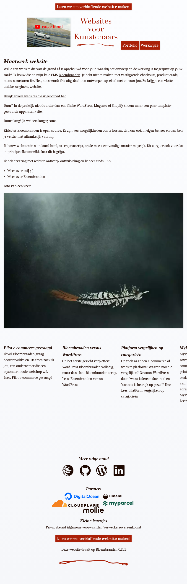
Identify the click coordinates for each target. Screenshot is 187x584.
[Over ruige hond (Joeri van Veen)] (68, 477)
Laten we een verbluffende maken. (93, 6)
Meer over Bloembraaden (26, 177)
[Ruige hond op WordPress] (102, 477)
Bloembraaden (69, 75)
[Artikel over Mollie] (93, 509)
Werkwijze (149, 45)
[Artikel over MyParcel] (119, 503)
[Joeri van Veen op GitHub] (85, 477)
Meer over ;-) (20, 171)
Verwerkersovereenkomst (122, 527)
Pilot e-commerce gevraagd (32, 378)
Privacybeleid (56, 527)
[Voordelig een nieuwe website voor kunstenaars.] (97, 33)
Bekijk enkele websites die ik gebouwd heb (35, 96)
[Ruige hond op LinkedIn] (119, 477)
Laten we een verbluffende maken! (93, 538)
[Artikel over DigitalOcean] (82, 496)
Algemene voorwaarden (84, 527)
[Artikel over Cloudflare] (75, 503)
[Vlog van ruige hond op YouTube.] (50, 32)
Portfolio (130, 45)
